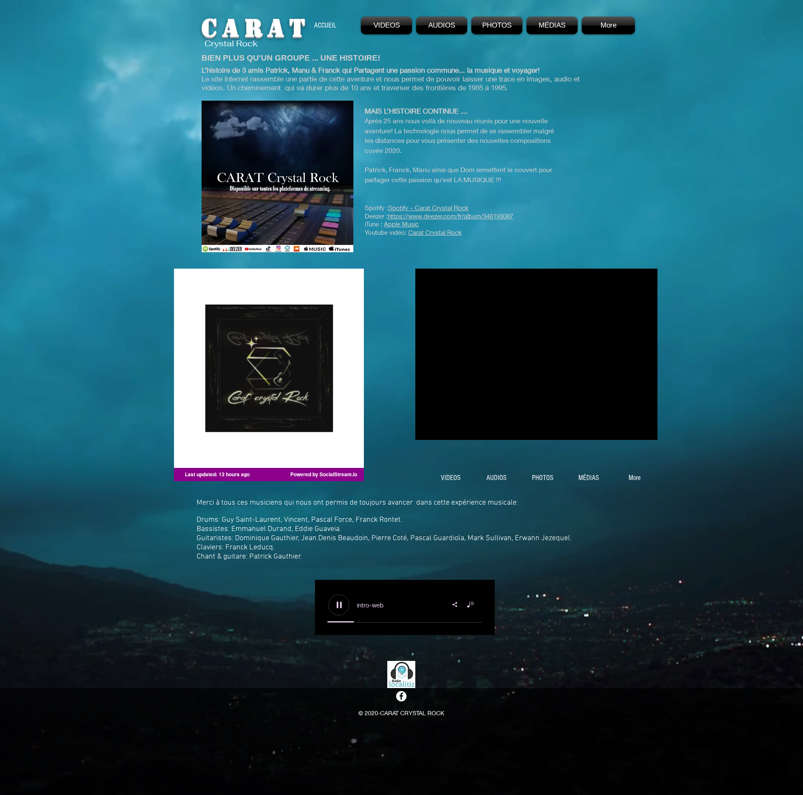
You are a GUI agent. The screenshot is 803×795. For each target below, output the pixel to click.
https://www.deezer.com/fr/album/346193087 (450, 216)
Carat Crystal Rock (435, 232)
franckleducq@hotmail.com (400, 772)
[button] (386, 25)
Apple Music (401, 224)
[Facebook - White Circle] (401, 696)
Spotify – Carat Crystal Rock (428, 207)
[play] (640, 432)
